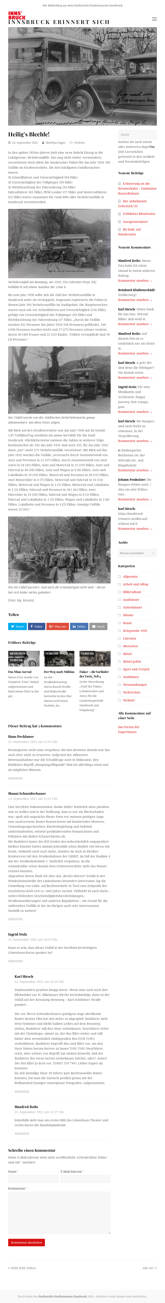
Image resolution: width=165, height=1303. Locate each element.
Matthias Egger (56, 142)
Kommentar (18, 1188)
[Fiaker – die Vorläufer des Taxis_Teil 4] (95, 658)
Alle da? (148, 1268)
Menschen (17, 653)
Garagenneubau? (135, 221)
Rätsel (127, 654)
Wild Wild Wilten (23, 1268)
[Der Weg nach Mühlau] (59, 658)
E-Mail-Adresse (72, 1171)
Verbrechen (131, 692)
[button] (17, 626)
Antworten (15, 777)
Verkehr (79, 142)
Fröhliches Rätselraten (139, 214)
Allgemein (130, 576)
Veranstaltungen (135, 684)
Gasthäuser (131, 599)
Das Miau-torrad (19, 672)
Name (13, 1171)
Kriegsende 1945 (135, 630)
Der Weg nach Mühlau (59, 672)
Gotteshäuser (132, 607)
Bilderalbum (132, 592)
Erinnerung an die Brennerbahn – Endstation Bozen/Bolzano (137, 188)
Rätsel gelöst (132, 661)
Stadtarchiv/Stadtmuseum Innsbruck (62, 1296)
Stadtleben (131, 677)
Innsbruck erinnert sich (59, 21)
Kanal (127, 623)
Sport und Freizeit (136, 669)
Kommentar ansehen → (135, 280)
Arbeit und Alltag (135, 584)
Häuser (128, 615)
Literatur (129, 638)
